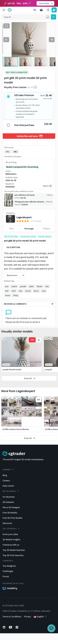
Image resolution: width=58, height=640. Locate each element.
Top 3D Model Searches (14, 550)
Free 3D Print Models (12, 517)
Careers (6, 480)
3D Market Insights (11, 539)
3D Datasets (8, 502)
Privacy (27, 616)
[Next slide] (52, 39)
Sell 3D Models (10, 528)
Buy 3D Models (9, 491)
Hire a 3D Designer (11, 507)
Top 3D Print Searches (13, 555)
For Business (9, 496)
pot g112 (48, 369)
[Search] (53, 17)
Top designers (9, 565)
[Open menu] (3, 9)
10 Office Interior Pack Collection (15, 429)
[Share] (46, 142)
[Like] (11, 142)
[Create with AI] (34, 9)
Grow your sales (10, 534)
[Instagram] (17, 627)
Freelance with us (11, 544)
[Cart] (41, 9)
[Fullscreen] (6, 25)
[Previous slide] (6, 39)
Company (7, 469)
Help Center (8, 485)
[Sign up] (54, 9)
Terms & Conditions (12, 616)
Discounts (7, 523)
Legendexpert (24, 217)
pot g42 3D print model (11, 369)
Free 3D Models (10, 512)
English (39, 616)
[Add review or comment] (52, 303)
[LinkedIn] (4, 627)
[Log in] (47, 9)
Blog (5, 475)
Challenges (8, 571)
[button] (47, 17)
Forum (6, 576)
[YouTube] (10, 627)
